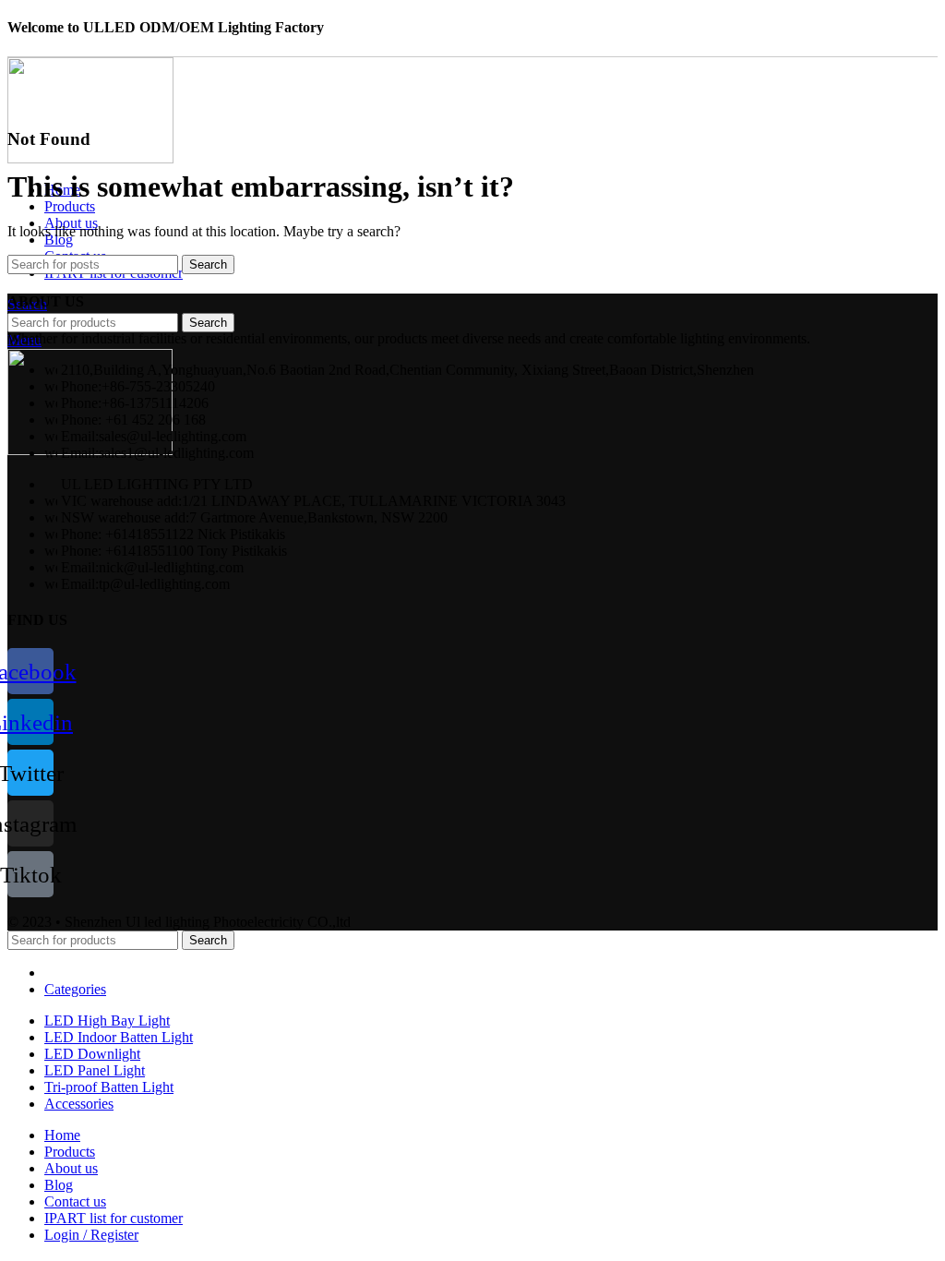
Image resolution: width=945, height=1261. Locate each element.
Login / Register (91, 1235)
